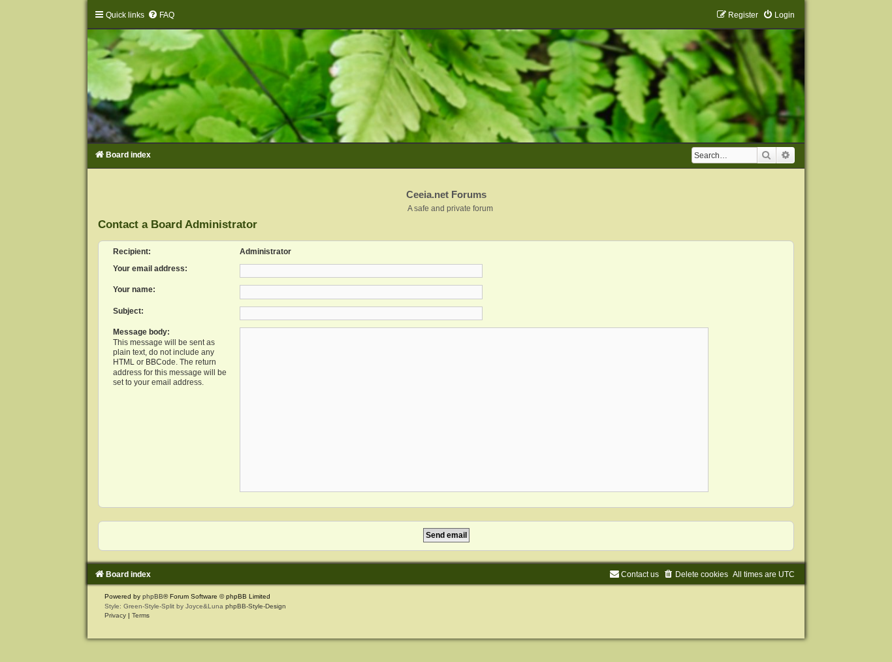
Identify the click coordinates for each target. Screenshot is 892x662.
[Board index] (445, 76)
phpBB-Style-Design (255, 606)
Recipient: (132, 251)
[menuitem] (161, 15)
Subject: (128, 311)
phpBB (152, 596)
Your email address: (150, 268)
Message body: (141, 332)
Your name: (134, 289)
